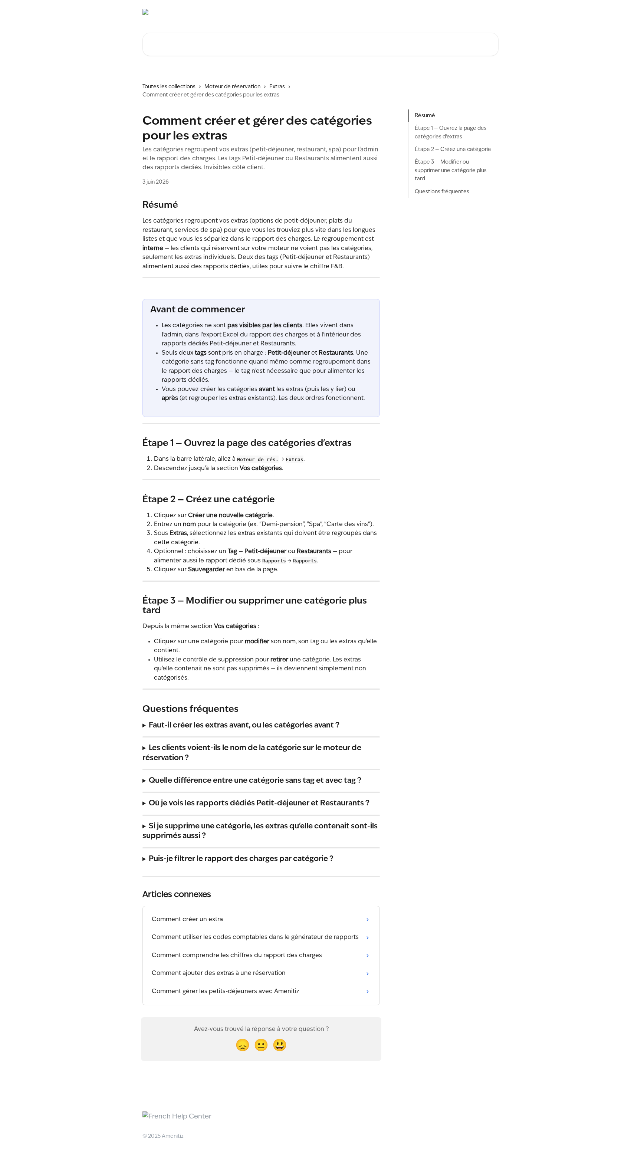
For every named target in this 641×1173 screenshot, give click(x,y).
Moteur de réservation (232, 86)
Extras (277, 86)
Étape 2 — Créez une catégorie (453, 149)
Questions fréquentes (442, 191)
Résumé (425, 115)
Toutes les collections (168, 86)
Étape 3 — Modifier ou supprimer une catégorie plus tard (451, 170)
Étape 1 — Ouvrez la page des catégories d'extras (451, 132)
